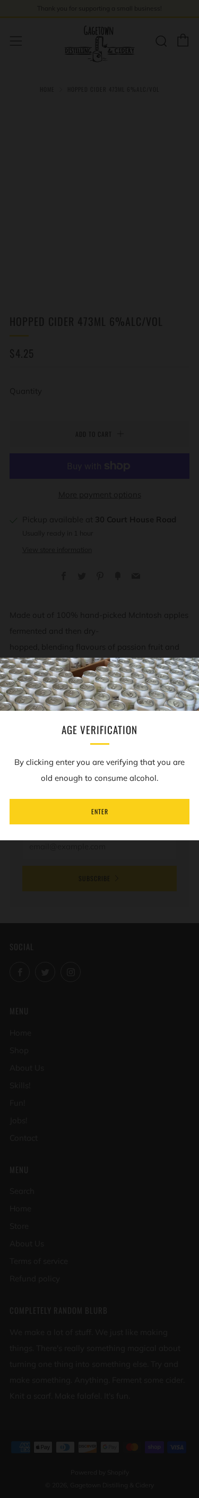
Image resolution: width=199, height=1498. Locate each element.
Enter (99, 811)
